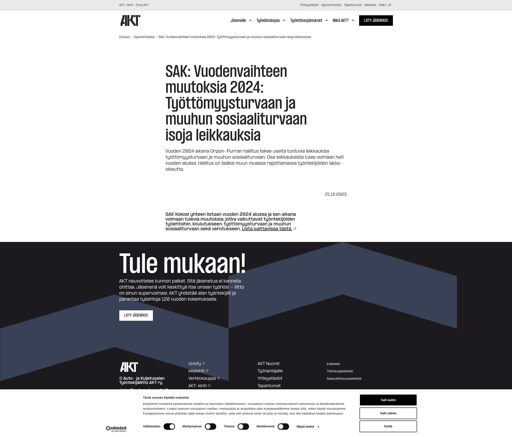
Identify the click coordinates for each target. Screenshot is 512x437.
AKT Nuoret (269, 364)
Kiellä (388, 426)
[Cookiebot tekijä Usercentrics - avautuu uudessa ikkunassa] (116, 429)
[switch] (210, 426)
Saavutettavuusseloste (344, 378)
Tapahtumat (353, 5)
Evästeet (333, 364)
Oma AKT (142, 5)
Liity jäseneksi (376, 20)
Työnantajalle (270, 371)
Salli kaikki (388, 400)
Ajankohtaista (331, 5)
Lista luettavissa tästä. (267, 229)
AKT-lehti (126, 5)
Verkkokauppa (202, 378)
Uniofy (195, 364)
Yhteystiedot (309, 5)
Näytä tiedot (305, 426)
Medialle (370, 5)
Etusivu (124, 37)
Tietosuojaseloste (340, 371)
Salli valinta (388, 413)
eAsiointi (197, 371)
